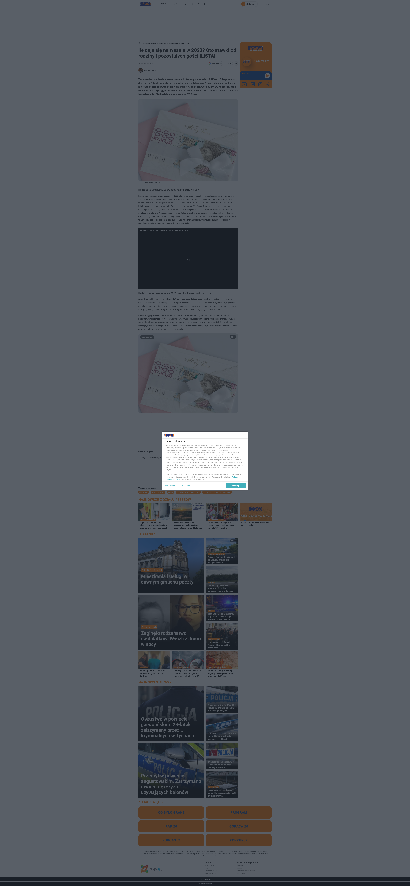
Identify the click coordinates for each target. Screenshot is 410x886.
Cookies (178, 479)
